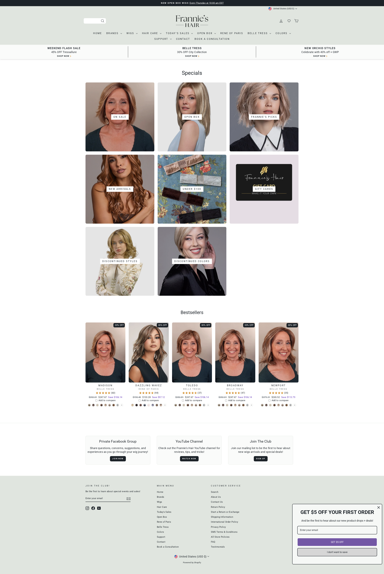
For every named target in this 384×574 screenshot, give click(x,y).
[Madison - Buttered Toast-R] (89, 405)
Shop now (63, 56)
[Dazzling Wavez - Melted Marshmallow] (160, 405)
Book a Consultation (212, 39)
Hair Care (150, 33)
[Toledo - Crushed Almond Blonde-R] (183, 405)
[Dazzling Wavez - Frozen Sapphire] (144, 405)
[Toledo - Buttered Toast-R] (175, 405)
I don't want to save (337, 552)
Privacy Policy (218, 527)
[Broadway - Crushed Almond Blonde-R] (227, 405)
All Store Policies (220, 537)
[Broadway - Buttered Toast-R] (219, 405)
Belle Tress (258, 33)
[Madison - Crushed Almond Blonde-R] (97, 405)
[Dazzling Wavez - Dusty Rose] (140, 405)
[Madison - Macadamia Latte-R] (105, 405)
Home (97, 33)
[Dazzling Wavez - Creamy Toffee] (132, 405)
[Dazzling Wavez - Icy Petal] (148, 405)
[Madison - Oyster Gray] (117, 405)
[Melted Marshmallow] (165, 405)
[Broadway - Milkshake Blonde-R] (239, 405)
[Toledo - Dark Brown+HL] (187, 405)
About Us (216, 497)
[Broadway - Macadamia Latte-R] (235, 405)
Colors (282, 33)
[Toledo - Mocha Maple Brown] (200, 405)
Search (214, 492)
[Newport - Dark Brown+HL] (274, 405)
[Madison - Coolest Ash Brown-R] (93, 405)
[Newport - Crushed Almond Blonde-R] (270, 405)
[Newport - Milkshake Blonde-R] (282, 405)
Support (161, 39)
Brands (113, 33)
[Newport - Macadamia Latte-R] (278, 405)
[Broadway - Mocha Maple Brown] (243, 405)
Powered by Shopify (192, 562)
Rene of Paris (231, 33)
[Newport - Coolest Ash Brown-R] (266, 405)
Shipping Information (222, 517)
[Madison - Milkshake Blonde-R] (109, 405)
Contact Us (217, 502)
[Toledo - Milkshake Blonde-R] (196, 405)
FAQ (213, 542)
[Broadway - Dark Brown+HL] (231, 405)
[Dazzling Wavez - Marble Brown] (156, 405)
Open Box (205, 33)
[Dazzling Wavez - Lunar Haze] (152, 405)
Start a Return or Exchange (225, 512)
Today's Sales (178, 33)
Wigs (130, 33)
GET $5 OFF (337, 542)
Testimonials (218, 546)
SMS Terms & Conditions (224, 532)
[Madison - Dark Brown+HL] (101, 405)
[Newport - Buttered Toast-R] (262, 405)
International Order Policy (224, 522)
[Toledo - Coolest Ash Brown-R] (179, 405)
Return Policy (218, 507)
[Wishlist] (289, 21)
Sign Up (260, 459)
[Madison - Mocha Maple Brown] (113, 405)
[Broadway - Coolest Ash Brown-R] (223, 405)
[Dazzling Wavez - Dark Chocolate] (136, 405)
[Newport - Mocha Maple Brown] (286, 405)
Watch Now (189, 459)
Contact (183, 39)
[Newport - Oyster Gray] (290, 405)
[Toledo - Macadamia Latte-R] (191, 405)
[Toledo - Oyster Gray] (204, 405)
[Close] (378, 507)
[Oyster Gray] (121, 405)
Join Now (117, 459)
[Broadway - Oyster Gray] (247, 405)
